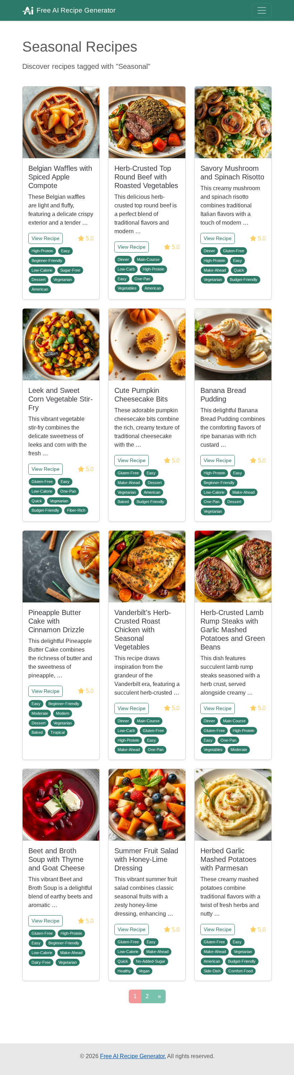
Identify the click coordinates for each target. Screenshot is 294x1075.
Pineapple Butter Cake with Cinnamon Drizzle (56, 621)
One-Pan (142, 279)
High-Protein (42, 251)
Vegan (144, 971)
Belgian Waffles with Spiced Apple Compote (60, 176)
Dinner (123, 259)
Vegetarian (62, 279)
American (40, 289)
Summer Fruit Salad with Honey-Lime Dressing (146, 859)
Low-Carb (126, 269)
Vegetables (127, 288)
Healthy (124, 971)
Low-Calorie (42, 270)
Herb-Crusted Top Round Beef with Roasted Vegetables (146, 176)
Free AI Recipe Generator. (133, 1056)
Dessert (39, 279)
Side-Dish (212, 971)
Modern (62, 713)
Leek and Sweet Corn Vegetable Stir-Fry (60, 399)
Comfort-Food (240, 971)
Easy (65, 251)
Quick (239, 270)
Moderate (40, 713)
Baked (123, 501)
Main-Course (148, 259)
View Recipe (46, 238)
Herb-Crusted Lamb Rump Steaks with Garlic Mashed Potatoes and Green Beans (232, 630)
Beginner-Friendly (47, 260)
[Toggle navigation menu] (262, 10)
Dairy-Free (41, 962)
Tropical (58, 732)
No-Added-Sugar (150, 961)
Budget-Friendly (243, 279)
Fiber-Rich (76, 510)
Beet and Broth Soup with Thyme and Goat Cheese (56, 859)
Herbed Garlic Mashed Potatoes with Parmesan (228, 859)
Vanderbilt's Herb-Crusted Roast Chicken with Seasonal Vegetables (142, 630)
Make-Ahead (215, 270)
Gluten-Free (233, 251)
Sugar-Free (70, 270)
